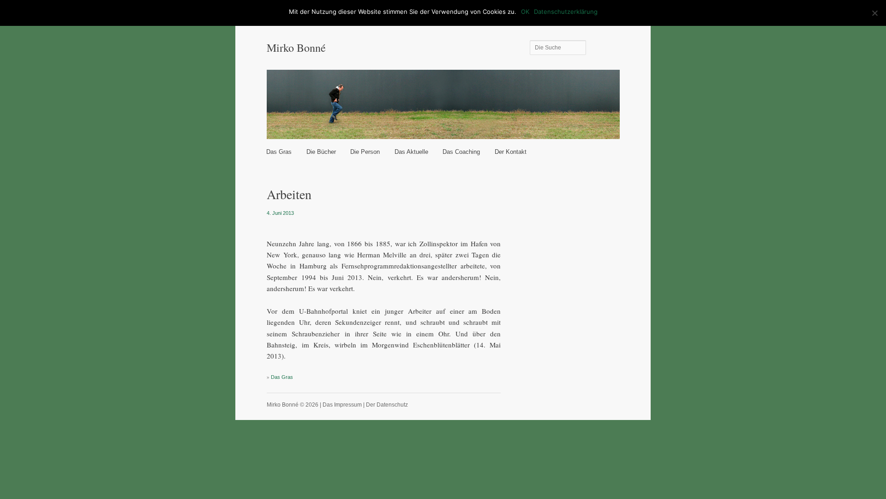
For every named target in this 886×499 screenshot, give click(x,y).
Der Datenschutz (387, 405)
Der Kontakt (511, 151)
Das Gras (279, 151)
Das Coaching (461, 151)
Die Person (365, 151)
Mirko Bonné (296, 47)
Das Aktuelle (411, 151)
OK (525, 11)
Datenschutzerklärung (566, 11)
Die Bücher (321, 151)
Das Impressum (342, 405)
